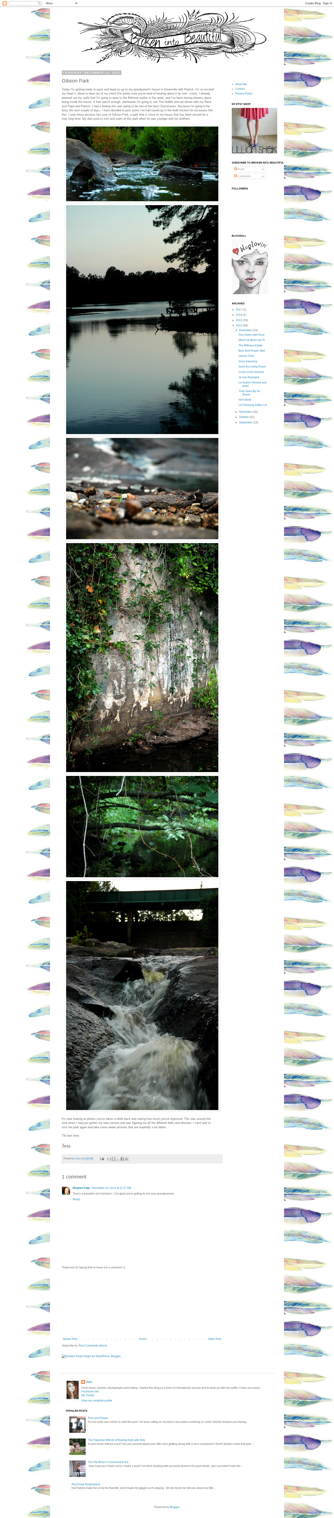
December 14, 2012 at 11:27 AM (111, 1188)
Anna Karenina (248, 361)
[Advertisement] (142, 1303)
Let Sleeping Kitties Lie (253, 405)
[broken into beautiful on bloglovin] (250, 293)
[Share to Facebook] (122, 1159)
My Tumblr (87, 1395)
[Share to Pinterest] (126, 1159)
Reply (76, 1199)
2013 (239, 320)
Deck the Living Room (252, 366)
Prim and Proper (98, 1418)
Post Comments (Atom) (93, 1345)
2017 (239, 309)
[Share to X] (118, 1159)
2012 (239, 325)
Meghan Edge (81, 1188)
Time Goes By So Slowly (249, 393)
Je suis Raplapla (249, 377)
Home (143, 1339)
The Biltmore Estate (251, 345)
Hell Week (245, 399)
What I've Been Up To (252, 340)
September (246, 422)
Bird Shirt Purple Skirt (252, 350)
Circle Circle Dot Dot (251, 372)
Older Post (214, 1339)
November (246, 411)
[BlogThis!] (113, 1159)
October (244, 417)
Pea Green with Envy (251, 334)
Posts (240, 169)
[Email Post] (102, 1158)
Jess (78, 1158)
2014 (239, 314)
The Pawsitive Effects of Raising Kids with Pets (116, 1440)
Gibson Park (246, 356)
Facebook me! (90, 1391)
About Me (241, 84)
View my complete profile (96, 1400)
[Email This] (109, 1159)
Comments (244, 176)
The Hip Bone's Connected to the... (109, 1462)
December (246, 330)
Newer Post (70, 1339)
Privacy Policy (243, 93)
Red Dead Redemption (86, 1484)
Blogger (174, 1507)
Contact (240, 88)
